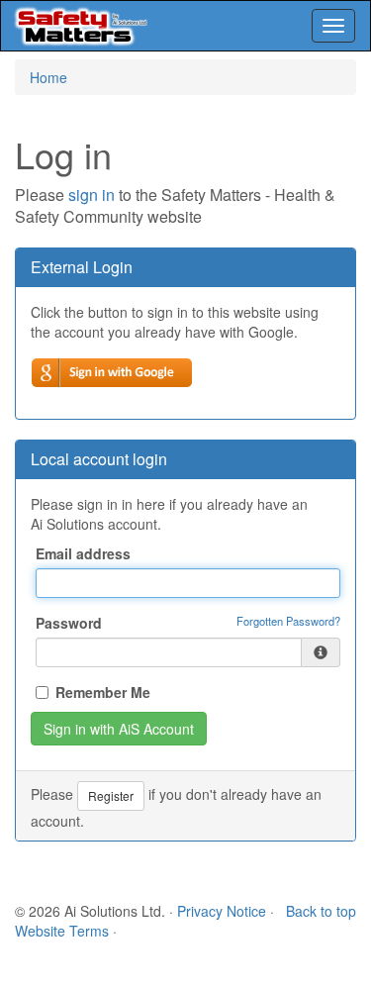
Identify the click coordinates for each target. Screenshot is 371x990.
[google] (112, 372)
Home (48, 77)
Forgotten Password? (288, 621)
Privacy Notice (221, 911)
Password (69, 623)
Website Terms (62, 930)
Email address (83, 553)
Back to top (321, 911)
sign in (91, 194)
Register (111, 795)
